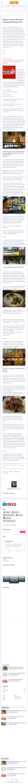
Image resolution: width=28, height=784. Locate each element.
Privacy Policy (6, 525)
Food (14, 688)
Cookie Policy (13, 525)
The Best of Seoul (10, 520)
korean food (14, 690)
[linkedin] (5, 504)
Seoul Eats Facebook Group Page (9, 468)
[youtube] (14, 504)
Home (5, 14)
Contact (8, 517)
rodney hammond (17, 471)
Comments (6, 560)
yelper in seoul (5, 473)
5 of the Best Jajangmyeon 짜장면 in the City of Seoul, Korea (16, 723)
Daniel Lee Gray (17, 489)
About (7, 512)
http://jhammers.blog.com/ (9, 61)
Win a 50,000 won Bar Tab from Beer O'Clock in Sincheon (15, 680)
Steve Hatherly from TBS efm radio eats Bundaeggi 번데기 (16, 674)
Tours (16, 512)
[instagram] (9, 504)
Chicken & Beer (9, 515)
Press (20, 515)
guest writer (8, 14)
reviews (10, 471)
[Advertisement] (6, 641)
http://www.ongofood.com (21, 463)
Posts (5, 559)
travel (14, 692)
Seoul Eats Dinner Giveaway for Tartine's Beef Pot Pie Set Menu (15, 667)
